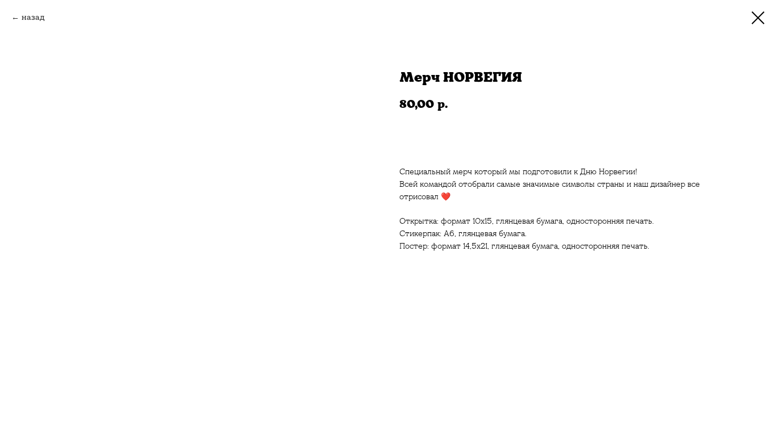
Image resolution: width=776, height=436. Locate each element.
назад (33, 17)
